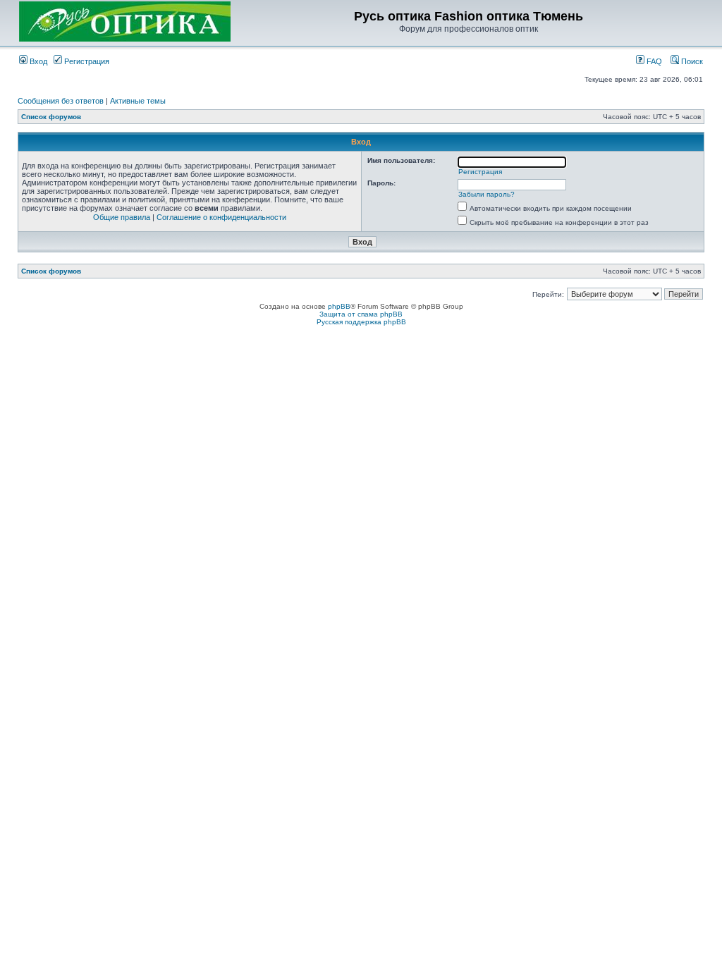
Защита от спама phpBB (361, 314)
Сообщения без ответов (61, 101)
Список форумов (51, 117)
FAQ (653, 61)
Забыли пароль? (486, 194)
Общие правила (121, 217)
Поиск (691, 61)
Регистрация (85, 61)
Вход (37, 61)
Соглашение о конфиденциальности (221, 217)
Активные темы (138, 101)
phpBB (339, 306)
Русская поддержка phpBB (361, 322)
